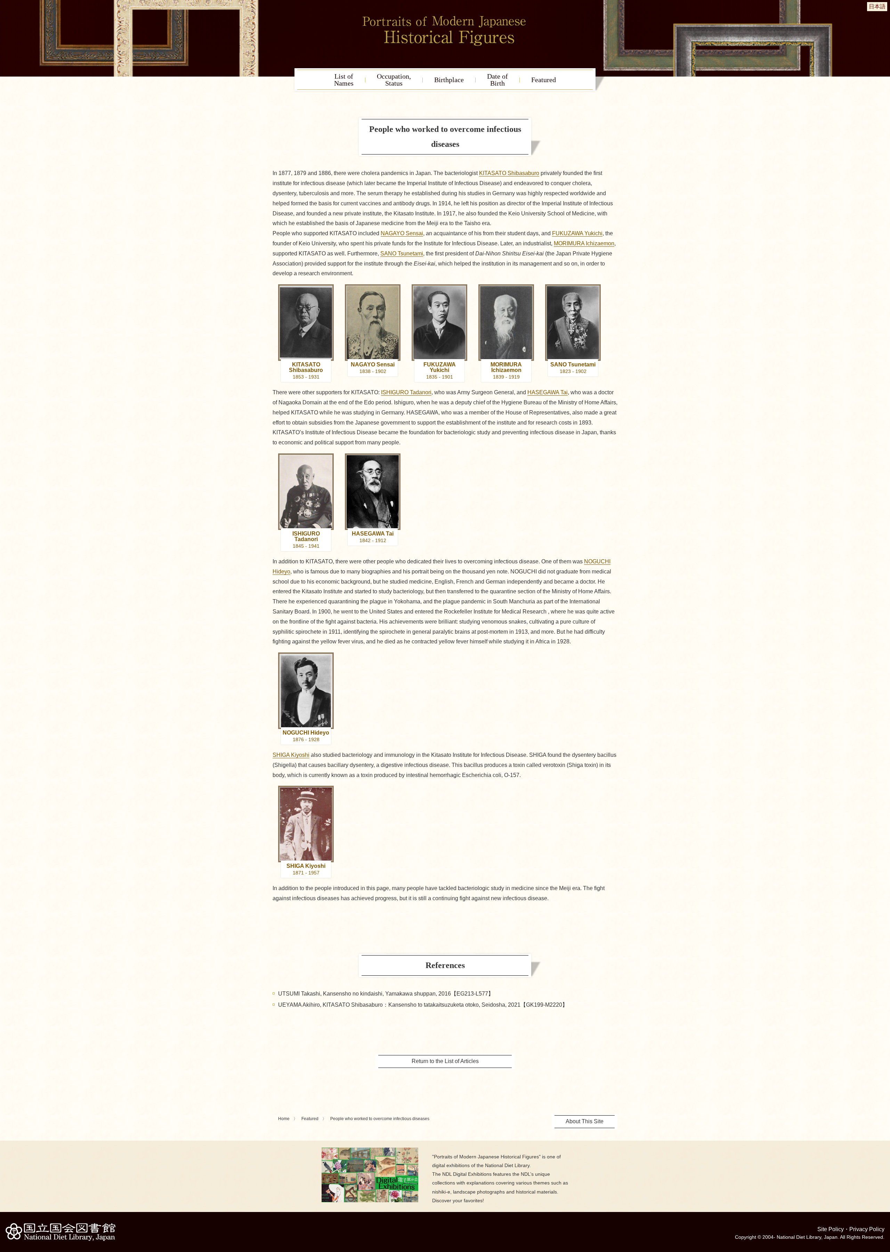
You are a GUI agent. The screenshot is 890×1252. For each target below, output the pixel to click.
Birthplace (449, 80)
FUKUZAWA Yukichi (577, 233)
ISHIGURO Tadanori (406, 392)
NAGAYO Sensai (402, 233)
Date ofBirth (497, 79)
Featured (543, 80)
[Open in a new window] (370, 1150)
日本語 (877, 6)
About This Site (585, 1121)
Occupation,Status (394, 79)
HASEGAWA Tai (547, 392)
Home (284, 1118)
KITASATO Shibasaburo (509, 173)
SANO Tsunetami (401, 253)
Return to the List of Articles (445, 1061)
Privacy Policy (866, 1229)
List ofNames (344, 79)
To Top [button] (883, 1204)
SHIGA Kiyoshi (291, 755)
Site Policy (830, 1229)
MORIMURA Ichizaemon (584, 243)
